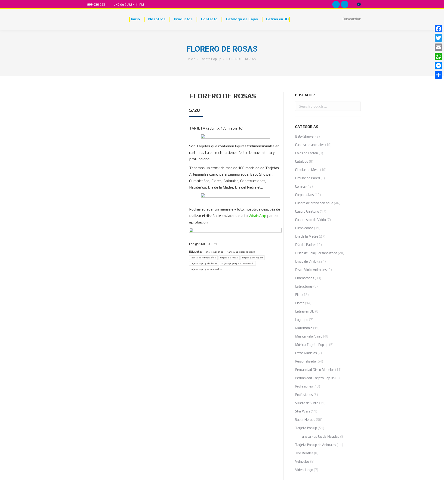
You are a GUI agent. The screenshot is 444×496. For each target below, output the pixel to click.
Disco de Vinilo (306, 261)
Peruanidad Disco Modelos (314, 370)
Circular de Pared (307, 178)
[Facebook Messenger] (438, 65)
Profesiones (304, 386)
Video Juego (304, 470)
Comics (300, 186)
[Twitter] (438, 38)
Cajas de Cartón (306, 153)
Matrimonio (303, 328)
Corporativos (304, 195)
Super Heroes (305, 420)
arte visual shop (215, 252)
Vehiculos (302, 461)
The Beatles (304, 453)
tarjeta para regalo (252, 257)
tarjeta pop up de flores (204, 263)
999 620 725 (96, 4)
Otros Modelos (306, 353)
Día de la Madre (306, 236)
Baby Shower (305, 136)
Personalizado (305, 361)
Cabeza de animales (309, 145)
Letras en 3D (304, 311)
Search (356, 106)
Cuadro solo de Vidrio (310, 220)
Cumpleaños (304, 228)
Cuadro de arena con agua (314, 203)
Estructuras (304, 286)
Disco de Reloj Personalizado (316, 253)
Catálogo (301, 161)
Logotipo (301, 320)
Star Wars (302, 411)
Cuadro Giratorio (307, 211)
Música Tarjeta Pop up (311, 345)
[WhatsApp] (438, 56)
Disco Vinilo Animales (311, 270)
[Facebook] (438, 28)
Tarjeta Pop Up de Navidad (319, 436)
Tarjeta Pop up (306, 428)
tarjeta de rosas (229, 257)
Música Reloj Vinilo (308, 336)
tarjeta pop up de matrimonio (238, 263)
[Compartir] (438, 75)
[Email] (438, 47)
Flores (299, 303)
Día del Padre (305, 245)
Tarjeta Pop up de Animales (315, 445)
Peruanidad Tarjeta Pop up (315, 378)
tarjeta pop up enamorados (206, 269)
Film (298, 295)
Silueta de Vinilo (306, 403)
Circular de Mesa (307, 170)
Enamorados (304, 278)
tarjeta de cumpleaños (203, 257)
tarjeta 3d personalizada (241, 252)
